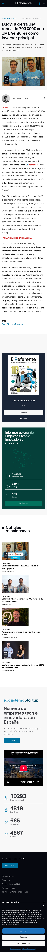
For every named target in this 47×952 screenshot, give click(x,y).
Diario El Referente (8, 571)
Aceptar (23, 931)
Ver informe (23, 503)
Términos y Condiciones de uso (15, 892)
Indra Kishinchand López (10, 637)
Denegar (23, 937)
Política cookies (15, 949)
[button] (43, 906)
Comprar (23, 412)
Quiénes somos (8, 876)
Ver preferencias (23, 943)
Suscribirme (9, 865)
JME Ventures (18, 324)
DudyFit (5, 324)
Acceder (11, 741)
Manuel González (20, 98)
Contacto (6, 880)
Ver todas (23, 418)
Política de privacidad (28, 949)
